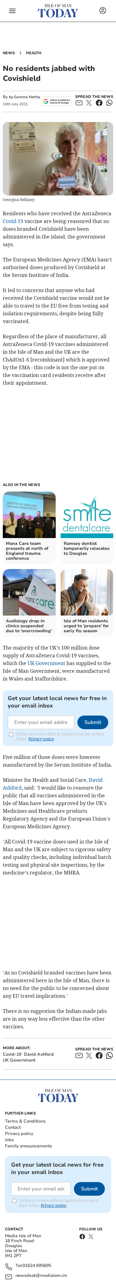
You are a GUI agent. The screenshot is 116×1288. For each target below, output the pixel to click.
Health (33, 52)
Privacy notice (41, 739)
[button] (12, 10)
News (9, 52)
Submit (92, 722)
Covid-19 (13, 221)
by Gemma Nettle (24, 96)
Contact (13, 1127)
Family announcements (28, 1146)
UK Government (46, 663)
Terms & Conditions (25, 1121)
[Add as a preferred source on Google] (56, 101)
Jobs (9, 1140)
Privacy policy (19, 1134)
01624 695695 (37, 1265)
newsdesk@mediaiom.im (41, 1275)
